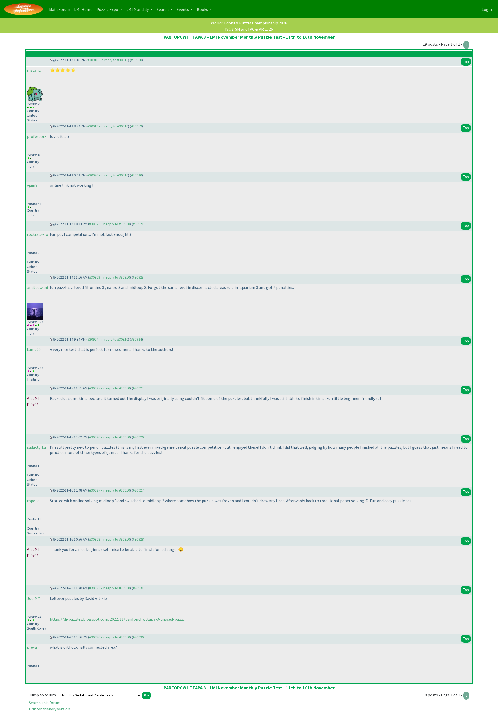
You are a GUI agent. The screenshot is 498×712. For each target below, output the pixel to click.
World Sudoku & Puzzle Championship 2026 (249, 22)
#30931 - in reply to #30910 (109, 588)
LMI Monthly (137, 9)
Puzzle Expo (107, 9)
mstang (34, 70)
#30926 (138, 437)
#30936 (138, 637)
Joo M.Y (33, 598)
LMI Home (84, 9)
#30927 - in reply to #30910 (109, 490)
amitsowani (37, 287)
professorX (36, 136)
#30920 (136, 175)
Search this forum (44, 702)
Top (466, 61)
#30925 (138, 388)
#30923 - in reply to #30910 (109, 277)
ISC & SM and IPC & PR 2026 (249, 29)
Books (203, 9)
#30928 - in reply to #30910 (109, 539)
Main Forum (60, 9)
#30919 (136, 126)
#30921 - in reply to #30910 (109, 224)
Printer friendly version (49, 708)
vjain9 (32, 185)
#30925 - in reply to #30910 (109, 388)
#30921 (138, 224)
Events (183, 9)
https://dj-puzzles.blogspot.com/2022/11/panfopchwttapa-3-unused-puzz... (117, 619)
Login (487, 9)
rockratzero (37, 234)
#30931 (138, 588)
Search (163, 9)
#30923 (138, 277)
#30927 (138, 490)
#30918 (136, 60)
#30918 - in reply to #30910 (107, 60)
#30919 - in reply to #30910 (107, 126)
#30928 (138, 539)
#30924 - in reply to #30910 (107, 339)
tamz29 (34, 349)
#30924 (136, 339)
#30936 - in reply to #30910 (109, 637)
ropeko (33, 500)
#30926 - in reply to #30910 (109, 437)
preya (32, 647)
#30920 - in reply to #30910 (107, 175)
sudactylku (36, 447)
